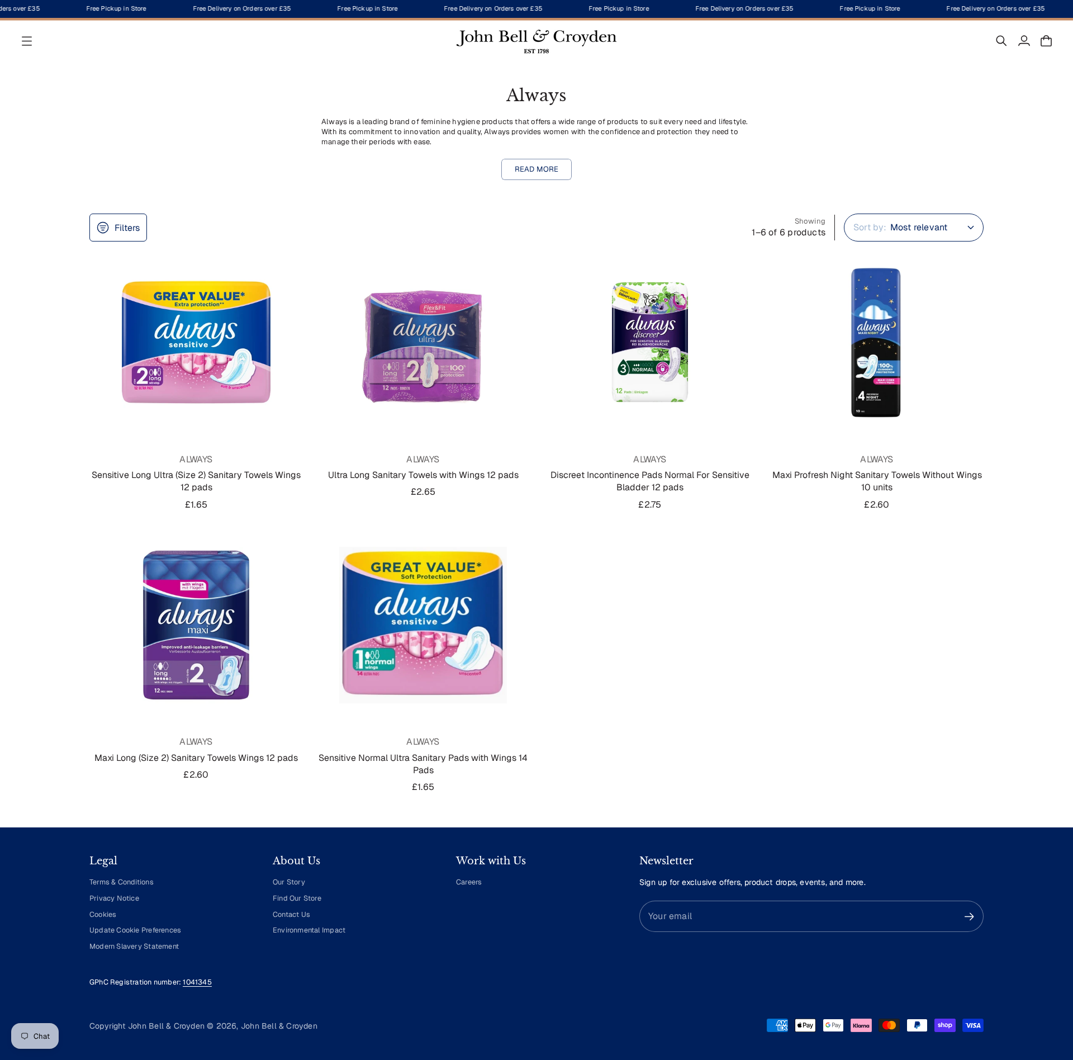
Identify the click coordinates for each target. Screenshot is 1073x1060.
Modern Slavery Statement (134, 946)
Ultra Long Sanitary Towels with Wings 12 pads (423, 475)
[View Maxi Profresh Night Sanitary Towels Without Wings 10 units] (877, 342)
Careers (469, 882)
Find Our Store (297, 898)
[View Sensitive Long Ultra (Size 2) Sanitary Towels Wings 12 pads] (196, 342)
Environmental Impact (309, 930)
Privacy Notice (114, 898)
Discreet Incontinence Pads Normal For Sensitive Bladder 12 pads (649, 481)
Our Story (289, 882)
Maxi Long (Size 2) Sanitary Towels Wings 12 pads (196, 758)
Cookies (102, 914)
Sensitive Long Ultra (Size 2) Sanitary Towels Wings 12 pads (196, 481)
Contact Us (291, 914)
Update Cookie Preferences (135, 930)
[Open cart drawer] (1046, 41)
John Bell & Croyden (279, 1026)
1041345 (197, 982)
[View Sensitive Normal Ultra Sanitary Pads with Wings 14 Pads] (423, 625)
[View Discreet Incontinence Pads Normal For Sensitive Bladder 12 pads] (650, 342)
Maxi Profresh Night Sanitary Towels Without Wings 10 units (877, 481)
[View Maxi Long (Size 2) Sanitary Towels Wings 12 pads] (196, 625)
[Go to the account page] (1024, 41)
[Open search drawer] (1001, 41)
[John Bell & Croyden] (536, 41)
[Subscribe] (969, 916)
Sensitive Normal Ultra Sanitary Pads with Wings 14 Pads (423, 764)
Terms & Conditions (121, 882)
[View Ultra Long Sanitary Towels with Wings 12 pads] (423, 342)
